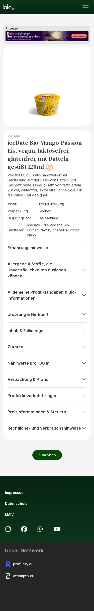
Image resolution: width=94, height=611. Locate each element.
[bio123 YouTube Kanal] (57, 529)
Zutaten (15, 346)
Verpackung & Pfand (28, 379)
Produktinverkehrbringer (32, 395)
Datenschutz (16, 503)
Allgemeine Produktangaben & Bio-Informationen (42, 295)
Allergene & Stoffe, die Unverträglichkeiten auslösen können (37, 269)
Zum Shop (47, 455)
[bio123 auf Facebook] (24, 529)
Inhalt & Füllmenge (25, 330)
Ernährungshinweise (28, 247)
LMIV (9, 514)
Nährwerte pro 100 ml (29, 363)
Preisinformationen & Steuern (37, 411)
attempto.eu (23, 576)
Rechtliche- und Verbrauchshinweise (44, 428)
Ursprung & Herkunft (28, 314)
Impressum (14, 492)
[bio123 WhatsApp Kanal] (40, 529)
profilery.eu (23, 564)
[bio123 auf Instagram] (8, 529)
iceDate (14, 136)
